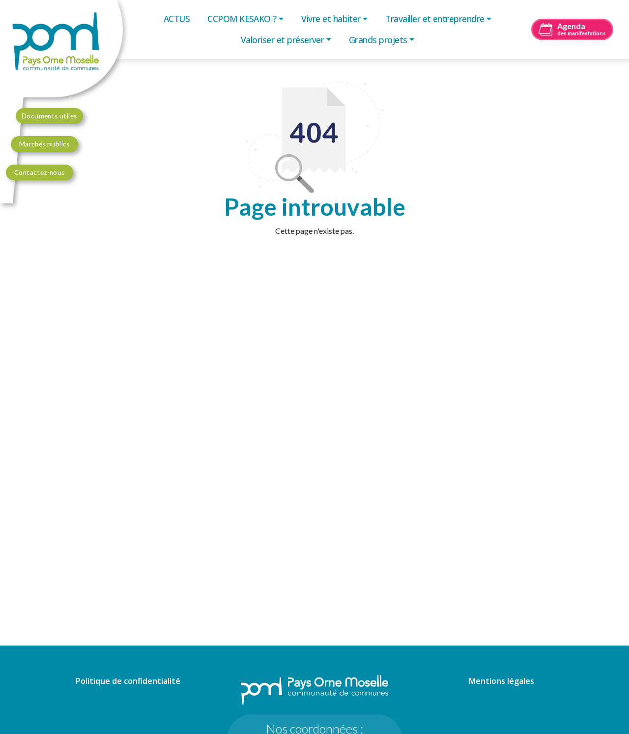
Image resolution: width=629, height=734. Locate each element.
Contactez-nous (39, 172)
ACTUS (177, 19)
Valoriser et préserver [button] (282, 40)
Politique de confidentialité (128, 681)
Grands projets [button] (378, 40)
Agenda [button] (581, 28)
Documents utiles (49, 116)
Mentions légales (501, 681)
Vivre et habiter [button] (331, 19)
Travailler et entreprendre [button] (434, 19)
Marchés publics (44, 144)
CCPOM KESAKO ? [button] (242, 19)
